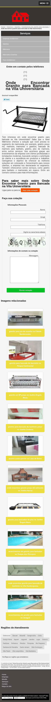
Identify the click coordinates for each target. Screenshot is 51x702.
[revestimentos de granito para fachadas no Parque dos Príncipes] (25, 538)
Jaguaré (24, 639)
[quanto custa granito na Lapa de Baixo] (25, 445)
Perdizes (6, 643)
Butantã (22, 636)
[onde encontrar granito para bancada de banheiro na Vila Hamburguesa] (25, 570)
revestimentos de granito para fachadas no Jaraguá (25, 616)
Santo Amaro (24, 647)
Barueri (15, 636)
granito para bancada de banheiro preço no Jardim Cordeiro (25, 428)
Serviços (25, 33)
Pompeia (30, 643)
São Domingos (36, 647)
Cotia (40, 636)
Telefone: (42, 225)
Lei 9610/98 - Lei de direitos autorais (20, 667)
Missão (4, 679)
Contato (5, 684)
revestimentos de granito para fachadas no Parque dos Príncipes (25, 552)
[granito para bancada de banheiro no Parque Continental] (25, 350)
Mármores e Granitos (10, 55)
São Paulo (6, 651)
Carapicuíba (31, 636)
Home (4, 674)
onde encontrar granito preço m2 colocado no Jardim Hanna (25, 489)
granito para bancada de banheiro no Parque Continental (25, 364)
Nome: (43, 210)
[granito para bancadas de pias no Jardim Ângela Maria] (25, 506)
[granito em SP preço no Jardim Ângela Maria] (25, 382)
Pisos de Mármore (9, 60)
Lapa (38, 639)
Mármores (6, 49)
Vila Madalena (31, 651)
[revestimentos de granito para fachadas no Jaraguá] (25, 602)
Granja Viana (7, 639)
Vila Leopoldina (18, 651)
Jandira (31, 639)
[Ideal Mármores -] (25, 12)
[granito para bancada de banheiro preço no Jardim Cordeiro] (25, 414)
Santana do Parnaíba (10, 647)
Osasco (45, 639)
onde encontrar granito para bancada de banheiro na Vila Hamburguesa (25, 584)
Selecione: (7, 636)
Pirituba (22, 643)
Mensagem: (34, 256)
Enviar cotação (25, 290)
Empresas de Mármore (10, 39)
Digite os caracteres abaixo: (35, 232)
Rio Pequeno (40, 643)
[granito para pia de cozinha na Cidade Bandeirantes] (25, 318)
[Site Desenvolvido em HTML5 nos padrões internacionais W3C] (19, 698)
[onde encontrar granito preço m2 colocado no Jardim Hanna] (25, 475)
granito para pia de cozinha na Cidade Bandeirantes (25, 332)
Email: (43, 217)
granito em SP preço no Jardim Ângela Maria (25, 396)
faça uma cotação (30, 190)
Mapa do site (6, 686)
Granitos (6, 44)
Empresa (5, 677)
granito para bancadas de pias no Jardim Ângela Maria (25, 521)
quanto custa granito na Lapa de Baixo (25, 459)
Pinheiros (14, 643)
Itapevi (16, 639)
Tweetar (6, 99)
